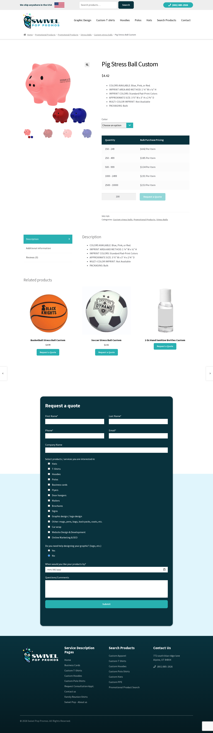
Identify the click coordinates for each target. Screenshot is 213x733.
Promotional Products (45, 34)
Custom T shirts (105, 20)
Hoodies (125, 20)
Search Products (166, 20)
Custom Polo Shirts (74, 680)
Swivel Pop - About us (75, 702)
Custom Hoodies (73, 675)
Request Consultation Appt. (79, 686)
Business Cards (72, 665)
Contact (186, 20)
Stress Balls (86, 34)
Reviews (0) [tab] (32, 257)
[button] (87, 64)
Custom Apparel (117, 655)
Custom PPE (115, 682)
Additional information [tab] (38, 248)
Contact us (70, 691)
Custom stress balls (103, 34)
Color (105, 119)
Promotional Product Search (124, 687)
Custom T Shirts (117, 661)
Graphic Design (82, 20)
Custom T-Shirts (73, 670)
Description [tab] (32, 239)
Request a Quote (152, 196)
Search (126, 4)
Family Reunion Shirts (76, 696)
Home (30, 34)
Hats (149, 20)
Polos (138, 20)
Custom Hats (116, 676)
